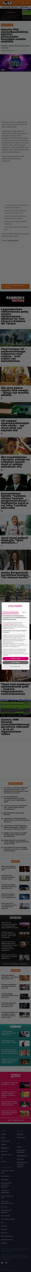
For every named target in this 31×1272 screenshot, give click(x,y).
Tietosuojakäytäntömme (15, 666)
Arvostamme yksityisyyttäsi (10, 612)
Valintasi (24, 612)
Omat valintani (15, 662)
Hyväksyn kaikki (15, 658)
